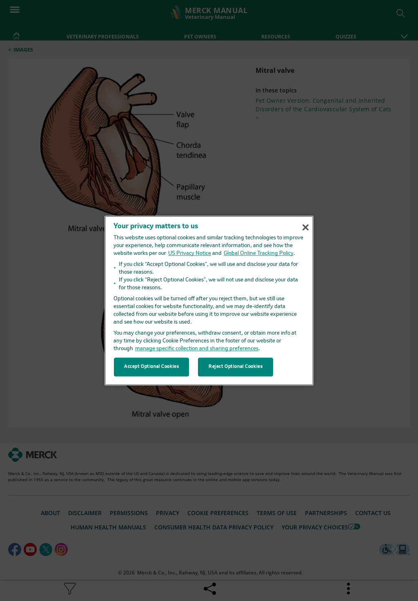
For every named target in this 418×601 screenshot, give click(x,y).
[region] (209, 300)
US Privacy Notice (189, 253)
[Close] (305, 227)
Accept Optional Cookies (151, 366)
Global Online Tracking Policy (258, 253)
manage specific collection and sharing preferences (196, 348)
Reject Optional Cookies (235, 366)
